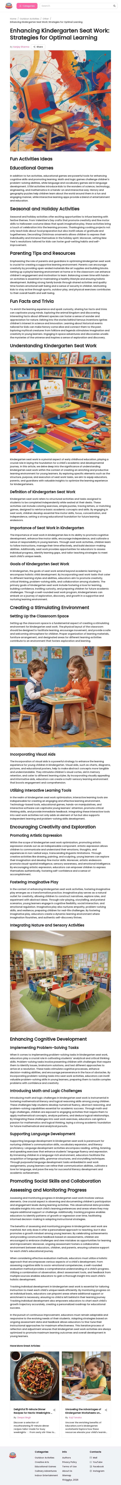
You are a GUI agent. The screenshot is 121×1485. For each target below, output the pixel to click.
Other (46, 18)
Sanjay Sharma (21, 46)
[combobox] (77, 6)
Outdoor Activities (29, 18)
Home (13, 18)
